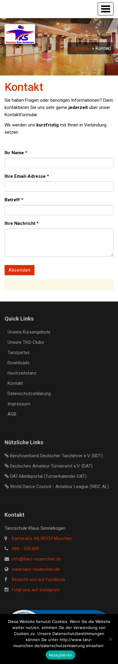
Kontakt (15, 383)
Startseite (79, 48)
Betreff (14, 200)
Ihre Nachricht (22, 223)
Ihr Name (16, 152)
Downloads (19, 363)
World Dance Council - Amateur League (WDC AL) (59, 486)
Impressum (19, 404)
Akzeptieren (61, 655)
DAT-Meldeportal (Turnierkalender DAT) (48, 476)
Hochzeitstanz (22, 373)
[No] (110, 639)
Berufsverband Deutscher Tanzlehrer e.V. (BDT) (56, 455)
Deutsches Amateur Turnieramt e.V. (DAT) (51, 466)
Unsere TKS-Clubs (26, 342)
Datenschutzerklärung (29, 393)
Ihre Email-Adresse (27, 176)
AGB (12, 414)
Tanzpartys (19, 352)
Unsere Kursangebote (29, 332)
